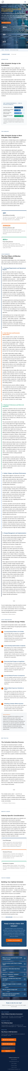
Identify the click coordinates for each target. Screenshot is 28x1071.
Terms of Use (14, 1067)
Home (3, 49)
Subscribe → (8, 1050)
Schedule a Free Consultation (14, 940)
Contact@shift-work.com (14, 1061)
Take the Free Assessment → (9, 1039)
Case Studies (14, 1063)
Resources (7, 49)
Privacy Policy (14, 1065)
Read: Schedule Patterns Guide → (14, 943)
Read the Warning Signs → (8, 1043)
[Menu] (25, 2)
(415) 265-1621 (9, 917)
